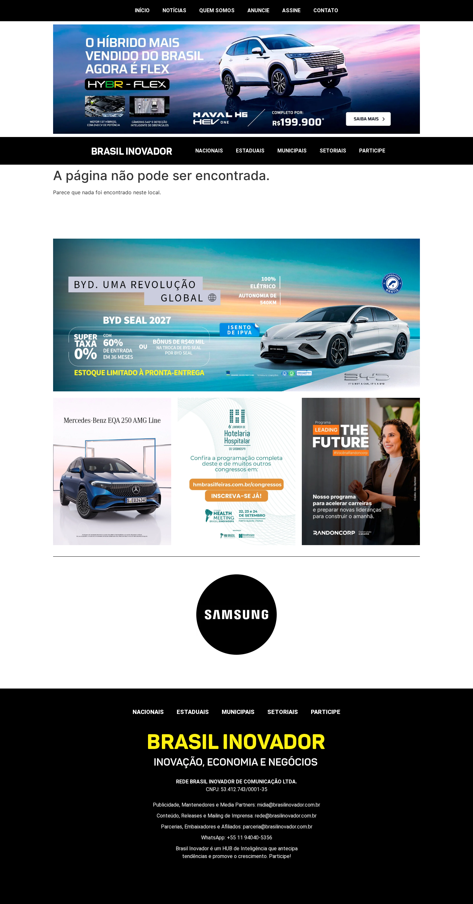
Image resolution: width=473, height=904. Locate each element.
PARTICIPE (372, 151)
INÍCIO (142, 10)
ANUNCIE (258, 10)
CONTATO (325, 10)
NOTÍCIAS (174, 10)
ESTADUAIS (250, 151)
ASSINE (291, 10)
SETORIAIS (333, 151)
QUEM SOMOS (217, 10)
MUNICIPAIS (292, 151)
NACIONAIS (209, 151)
